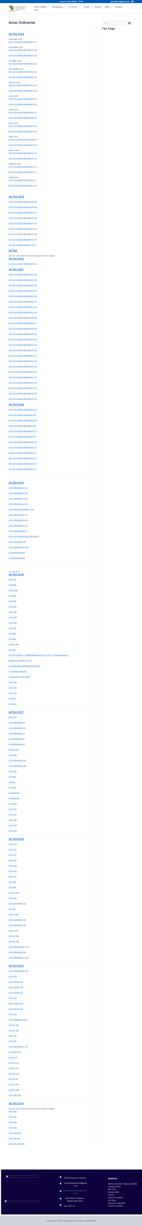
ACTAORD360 (14, 798)
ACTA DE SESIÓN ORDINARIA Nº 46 (23, 275)
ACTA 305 (13, 1117)
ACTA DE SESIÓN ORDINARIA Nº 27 (23, 72)
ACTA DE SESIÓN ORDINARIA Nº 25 (23, 85)
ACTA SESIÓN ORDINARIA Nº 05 (21, 509)
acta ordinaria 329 (16, 982)
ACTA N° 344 (14, 893)
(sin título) (112, 1200)
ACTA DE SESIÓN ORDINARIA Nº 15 (23, 153)
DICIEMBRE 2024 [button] (15, 39)
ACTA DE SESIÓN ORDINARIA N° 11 (22, 469)
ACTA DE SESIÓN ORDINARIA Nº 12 (23, 172)
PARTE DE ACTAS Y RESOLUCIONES (122, 1184)
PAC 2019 (112, 1189)
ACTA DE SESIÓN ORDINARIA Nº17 (22, 437)
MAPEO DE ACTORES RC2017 (20, 661)
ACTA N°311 (13, 1079)
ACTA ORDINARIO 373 (17, 728)
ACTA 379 (13, 688)
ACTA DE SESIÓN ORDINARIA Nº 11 (22, 180)
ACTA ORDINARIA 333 (17, 952)
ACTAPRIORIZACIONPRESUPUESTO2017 (24, 666)
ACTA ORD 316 (14, 1052)
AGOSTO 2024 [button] (14, 83)
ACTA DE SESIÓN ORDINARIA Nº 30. (23, 361)
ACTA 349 (13, 866)
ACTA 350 (13, 860)
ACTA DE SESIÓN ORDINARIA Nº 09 (23, 202)
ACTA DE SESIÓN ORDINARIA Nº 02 (23, 240)
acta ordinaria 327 (16, 993)
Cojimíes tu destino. (116, 1206)
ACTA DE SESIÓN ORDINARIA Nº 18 (23, 131)
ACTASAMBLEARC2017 (18, 671)
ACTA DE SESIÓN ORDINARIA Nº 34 (23, 339)
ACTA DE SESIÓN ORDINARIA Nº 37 (23, 323)
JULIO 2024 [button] (13, 96)
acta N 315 (13, 1057)
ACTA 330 (13, 976)
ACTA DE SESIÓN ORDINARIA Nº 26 (23, 77)
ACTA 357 (13, 815)
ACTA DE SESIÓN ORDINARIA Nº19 (22, 426)
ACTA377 (12, 698)
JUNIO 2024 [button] (13, 110)
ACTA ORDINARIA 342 (17, 904)
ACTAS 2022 (16, 258)
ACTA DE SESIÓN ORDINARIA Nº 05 (23, 223)
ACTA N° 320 (14, 1030)
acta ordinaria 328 (16, 987)
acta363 (12, 782)
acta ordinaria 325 (16, 1003)
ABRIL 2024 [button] (13, 137)
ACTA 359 (13, 804)
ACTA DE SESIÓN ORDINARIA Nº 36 (23, 329)
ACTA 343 (13, 898)
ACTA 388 (13, 623)
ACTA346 (12, 882)
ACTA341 (12, 909)
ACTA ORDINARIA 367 (17, 760)
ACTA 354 (13, 831)
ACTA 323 (13, 1014)
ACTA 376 (13, 704)
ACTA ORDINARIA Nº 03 (18, 520)
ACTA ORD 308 (15, 1095)
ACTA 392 (13, 607)
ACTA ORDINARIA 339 (17, 920)
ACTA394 (12, 596)
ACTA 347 (13, 877)
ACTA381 (12, 650)
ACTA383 (12, 639)
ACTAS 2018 (16, 574)
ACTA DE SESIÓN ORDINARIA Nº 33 (23, 345)
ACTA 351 (12, 855)
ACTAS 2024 (16, 34)
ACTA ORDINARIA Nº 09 (18, 493)
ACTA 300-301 (14, 1138)
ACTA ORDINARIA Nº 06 (18, 504)
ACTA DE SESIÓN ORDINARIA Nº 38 (23, 318)
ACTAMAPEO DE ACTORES (19, 677)
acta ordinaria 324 (16, 1009)
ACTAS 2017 (16, 712)
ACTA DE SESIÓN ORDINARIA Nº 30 (23, 50)
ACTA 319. (13, 1036)
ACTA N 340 (13, 914)
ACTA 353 (13, 844)
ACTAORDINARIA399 (17, 553)
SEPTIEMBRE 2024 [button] (16, 69)
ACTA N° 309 (14, 1090)
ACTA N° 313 (14, 1068)
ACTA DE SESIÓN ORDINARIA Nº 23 (23, 99)
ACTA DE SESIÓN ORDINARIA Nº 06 (23, 218)
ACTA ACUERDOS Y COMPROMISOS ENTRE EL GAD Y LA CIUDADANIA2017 (39, 655)
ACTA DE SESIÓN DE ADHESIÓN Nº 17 (24, 140)
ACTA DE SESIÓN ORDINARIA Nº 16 (23, 145)
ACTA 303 (13, 1128)
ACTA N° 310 (14, 1084)
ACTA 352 (13, 849)
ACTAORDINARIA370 (17, 744)
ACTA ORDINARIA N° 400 (19, 547)
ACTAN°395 (13, 590)
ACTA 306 (13, 1111)
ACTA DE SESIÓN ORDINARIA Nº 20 (23, 118)
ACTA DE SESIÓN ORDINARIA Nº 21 (23, 112)
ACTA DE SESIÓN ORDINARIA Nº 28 (23, 64)
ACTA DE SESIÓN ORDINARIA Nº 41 (23, 302)
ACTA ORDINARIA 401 (17, 542)
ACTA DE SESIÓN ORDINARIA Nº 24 (23, 91)
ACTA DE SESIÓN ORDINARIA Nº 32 (23, 350)
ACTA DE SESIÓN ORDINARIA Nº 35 (23, 334)
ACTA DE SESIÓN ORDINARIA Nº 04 (23, 229)
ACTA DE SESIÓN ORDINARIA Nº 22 (23, 104)
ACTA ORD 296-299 (16, 1144)
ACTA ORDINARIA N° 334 (19, 947)
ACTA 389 (13, 617)
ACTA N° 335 (14, 941)
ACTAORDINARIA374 (17, 723)
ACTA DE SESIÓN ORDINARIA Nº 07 (23, 213)
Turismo (111, 1195)
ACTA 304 (13, 1122)
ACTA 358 (13, 809)
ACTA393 (12, 601)
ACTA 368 (13, 755)
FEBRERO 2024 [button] (15, 164)
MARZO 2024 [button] (14, 150)
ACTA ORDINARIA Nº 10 (18, 488)
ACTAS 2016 (16, 839)
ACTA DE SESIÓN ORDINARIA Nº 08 (23, 207)
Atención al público (115, 1198)
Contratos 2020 (114, 1187)
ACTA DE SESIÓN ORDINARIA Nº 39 (23, 312)
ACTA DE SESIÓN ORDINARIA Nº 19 (23, 126)
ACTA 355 (13, 825)
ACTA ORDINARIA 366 (17, 766)
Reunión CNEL (113, 1192)
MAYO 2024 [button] (13, 123)
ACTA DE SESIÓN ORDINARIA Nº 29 (23, 55)
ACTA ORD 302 (15, 1133)
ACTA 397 (13, 580)
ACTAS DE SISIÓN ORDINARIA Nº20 (23, 420)
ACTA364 (12, 777)
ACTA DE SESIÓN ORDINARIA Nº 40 (23, 264)
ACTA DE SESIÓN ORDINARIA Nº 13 (23, 167)
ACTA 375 (13, 717)
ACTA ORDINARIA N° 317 (18, 1047)
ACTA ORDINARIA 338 (17, 925)
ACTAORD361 (14, 793)
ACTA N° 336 (14, 936)
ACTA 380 (13, 682)
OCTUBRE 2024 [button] (15, 61)
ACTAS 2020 (16, 404)
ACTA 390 (13, 612)
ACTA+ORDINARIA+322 (18, 1020)
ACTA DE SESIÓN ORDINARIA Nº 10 (23, 186)
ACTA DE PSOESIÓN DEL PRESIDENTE (24, 536)
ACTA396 (12, 585)
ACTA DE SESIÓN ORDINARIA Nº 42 (23, 296)
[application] (47, 6)
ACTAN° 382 (14, 644)
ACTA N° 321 (14, 1025)
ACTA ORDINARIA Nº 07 (18, 499)
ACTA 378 (13, 693)
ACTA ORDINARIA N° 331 (18, 971)
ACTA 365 (13, 771)
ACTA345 (12, 887)
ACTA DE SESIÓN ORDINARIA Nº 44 (23, 285)
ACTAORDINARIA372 (17, 733)
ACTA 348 (13, 871)
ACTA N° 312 (14, 1074)
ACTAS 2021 (16, 269)
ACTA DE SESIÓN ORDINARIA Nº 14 (23, 158)
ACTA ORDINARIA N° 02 (18, 526)
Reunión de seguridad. (116, 1203)
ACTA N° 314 (14, 1063)
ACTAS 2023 (16, 196)
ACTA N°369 (14, 750)
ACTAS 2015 (16, 965)
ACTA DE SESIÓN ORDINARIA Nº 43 (23, 291)
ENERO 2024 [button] (14, 177)
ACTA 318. (13, 1041)
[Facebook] (132, 1)
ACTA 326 (13, 998)
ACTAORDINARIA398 (17, 558)
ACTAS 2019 (16, 482)
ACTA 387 (13, 628)
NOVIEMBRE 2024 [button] (16, 47)
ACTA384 (12, 634)
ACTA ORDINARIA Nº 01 (18, 531)
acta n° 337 (13, 931)
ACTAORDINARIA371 (17, 739)
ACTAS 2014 (16, 1103)
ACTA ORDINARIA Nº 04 (18, 515)
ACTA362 (12, 788)
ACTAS (13, 250)
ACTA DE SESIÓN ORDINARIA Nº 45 (23, 280)
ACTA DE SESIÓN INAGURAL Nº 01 (22, 245)
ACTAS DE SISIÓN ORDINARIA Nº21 (22, 415)
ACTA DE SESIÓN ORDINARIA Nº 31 (23, 42)
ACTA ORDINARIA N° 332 (19, 958)
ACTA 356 (13, 820)
